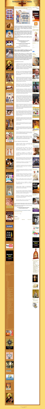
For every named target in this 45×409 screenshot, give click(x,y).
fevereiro (8, 317)
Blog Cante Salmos (34, 271)
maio (7, 314)
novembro (8, 282)
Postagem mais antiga (30, 219)
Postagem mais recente (16, 219)
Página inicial (23, 219)
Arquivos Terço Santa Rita (35, 300)
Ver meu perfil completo (8, 273)
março (7, 316)
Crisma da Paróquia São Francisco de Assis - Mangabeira (36, 270)
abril (7, 315)
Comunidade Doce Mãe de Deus (35, 266)
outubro (7, 283)
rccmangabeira (34, 269)
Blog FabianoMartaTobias (35, 272)
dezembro (8, 281)
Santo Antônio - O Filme (9, 305)
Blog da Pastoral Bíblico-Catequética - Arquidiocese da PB (36, 265)
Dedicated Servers (23, 407)
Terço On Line (34, 262)
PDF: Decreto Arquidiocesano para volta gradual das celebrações (22, 210)
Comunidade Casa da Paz (35, 268)
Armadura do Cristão (8, 264)
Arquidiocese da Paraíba (19, 211)
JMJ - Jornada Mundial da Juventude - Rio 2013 (36, 264)
